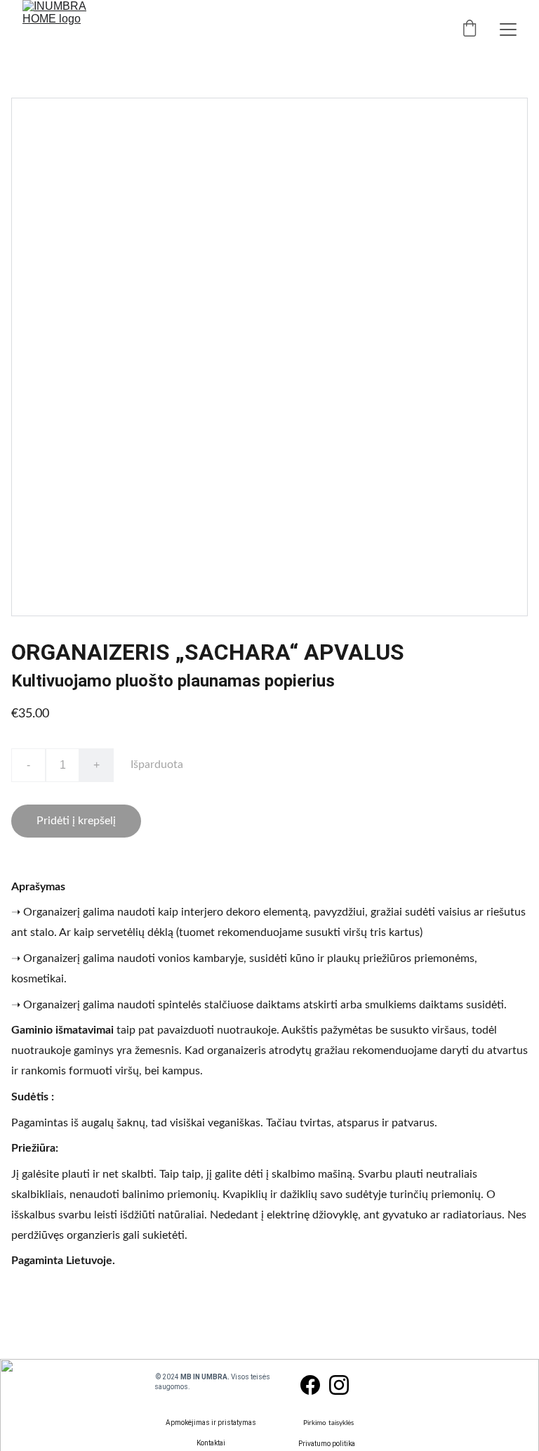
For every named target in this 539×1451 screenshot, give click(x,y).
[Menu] (508, 29)
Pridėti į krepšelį (76, 820)
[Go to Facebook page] (310, 1385)
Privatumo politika (326, 1443)
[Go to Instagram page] (339, 1385)
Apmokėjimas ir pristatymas (211, 1422)
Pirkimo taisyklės (328, 1422)
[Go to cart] (469, 29)
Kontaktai (211, 1443)
